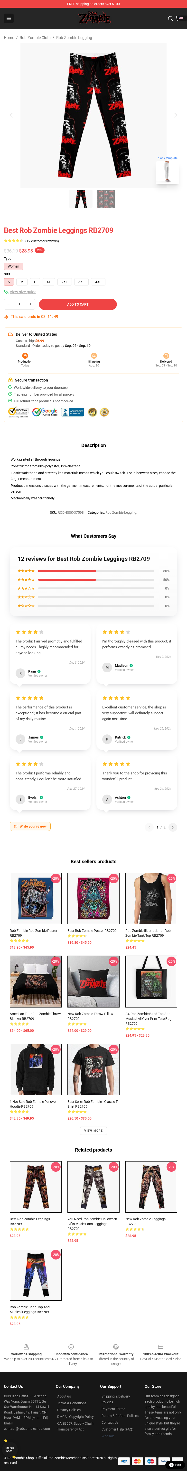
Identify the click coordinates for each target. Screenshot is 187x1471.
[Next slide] (175, 115)
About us (64, 1396)
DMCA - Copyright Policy (75, 1417)
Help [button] (178, 1465)
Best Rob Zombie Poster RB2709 (92, 931)
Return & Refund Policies (120, 1416)
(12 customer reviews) (42, 241)
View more (93, 1130)
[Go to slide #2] (106, 199)
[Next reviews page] (172, 827)
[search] (170, 18)
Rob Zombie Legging (74, 37)
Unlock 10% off (10, 1449)
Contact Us (110, 1422)
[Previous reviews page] (149, 827)
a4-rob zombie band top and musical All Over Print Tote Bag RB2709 (148, 1018)
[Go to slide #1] (81, 199)
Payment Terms (113, 1409)
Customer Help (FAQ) (117, 1429)
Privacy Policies (69, 1410)
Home (9, 37)
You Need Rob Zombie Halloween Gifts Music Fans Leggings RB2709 (92, 1224)
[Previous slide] (11, 115)
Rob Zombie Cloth (35, 37)
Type (7, 258)
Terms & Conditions (71, 1403)
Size (7, 274)
